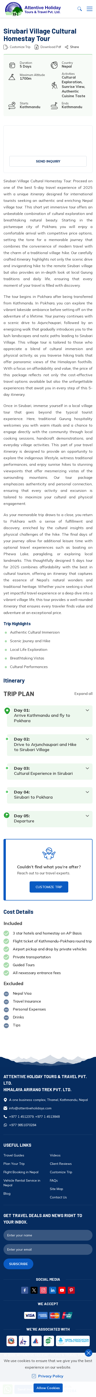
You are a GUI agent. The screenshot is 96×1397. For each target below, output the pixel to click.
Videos (55, 1155)
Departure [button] (24, 821)
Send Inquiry (48, 161)
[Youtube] (61, 1290)
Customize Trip (20, 47)
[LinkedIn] (52, 1290)
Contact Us (58, 1197)
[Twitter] (34, 1290)
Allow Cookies (48, 1388)
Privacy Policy (50, 1376)
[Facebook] (24, 1290)
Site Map (56, 1189)
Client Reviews (61, 1164)
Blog (6, 1193)
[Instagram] (43, 1290)
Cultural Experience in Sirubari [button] (43, 773)
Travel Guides (13, 1155)
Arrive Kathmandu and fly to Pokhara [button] (42, 718)
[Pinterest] (71, 1290)
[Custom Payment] (48, 1316)
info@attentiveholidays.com (30, 1108)
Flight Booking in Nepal (20, 1172)
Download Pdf (51, 47)
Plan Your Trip (14, 1164)
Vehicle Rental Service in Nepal (21, 1182)
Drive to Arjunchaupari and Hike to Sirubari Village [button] (45, 747)
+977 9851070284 (22, 1125)
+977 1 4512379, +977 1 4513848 (34, 1116)
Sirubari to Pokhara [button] (33, 797)
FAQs (54, 1180)
